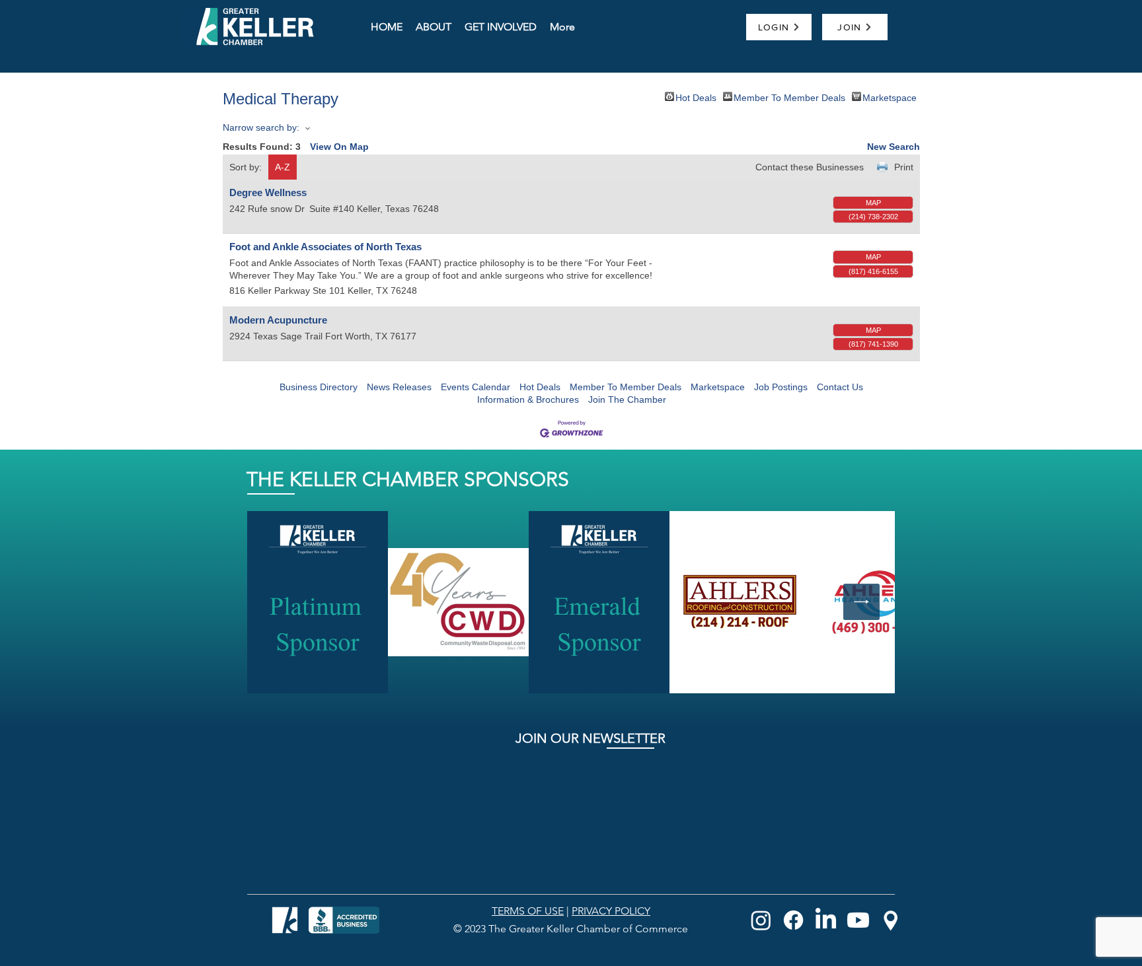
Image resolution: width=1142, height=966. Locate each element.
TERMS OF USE (528, 911)
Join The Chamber (627, 399)
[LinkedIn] (826, 920)
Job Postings (781, 387)
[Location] (890, 920)
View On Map (339, 146)
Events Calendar (475, 387)
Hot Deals (695, 96)
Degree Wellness (268, 192)
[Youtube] (858, 920)
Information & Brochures (528, 399)
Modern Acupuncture (278, 320)
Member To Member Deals (789, 96)
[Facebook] (793, 920)
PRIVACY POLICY (611, 911)
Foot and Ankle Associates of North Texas (325, 246)
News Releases (399, 387)
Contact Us (840, 387)
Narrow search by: (261, 127)
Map (873, 203)
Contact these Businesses (809, 167)
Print (903, 167)
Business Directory (319, 387)
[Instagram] (761, 920)
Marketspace (889, 96)
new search (893, 146)
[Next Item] (861, 602)
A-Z (282, 167)
